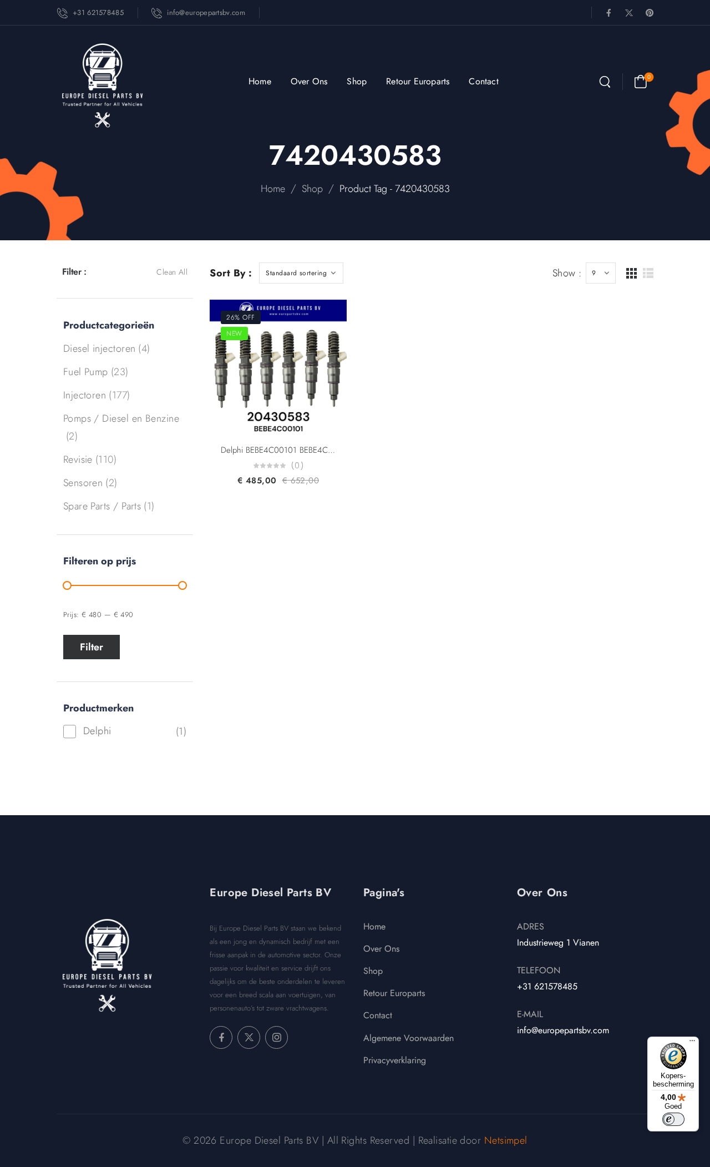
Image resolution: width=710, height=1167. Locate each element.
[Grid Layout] (631, 273)
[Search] (605, 83)
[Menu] (692, 1043)
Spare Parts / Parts (102, 506)
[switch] (673, 1119)
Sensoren (83, 483)
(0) (297, 466)
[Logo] (102, 85)
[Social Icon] (608, 12)
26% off (240, 317)
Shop (357, 81)
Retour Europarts (417, 81)
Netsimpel (506, 1140)
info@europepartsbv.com (563, 1030)
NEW (234, 334)
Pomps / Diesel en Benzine (121, 418)
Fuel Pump (85, 372)
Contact (483, 81)
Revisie (78, 459)
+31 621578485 (547, 986)
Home (259, 81)
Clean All (171, 271)
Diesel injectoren (99, 348)
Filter (91, 647)
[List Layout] (648, 273)
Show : (567, 273)
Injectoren (84, 395)
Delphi (97, 731)
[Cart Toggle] (640, 82)
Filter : (74, 271)
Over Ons (309, 81)
